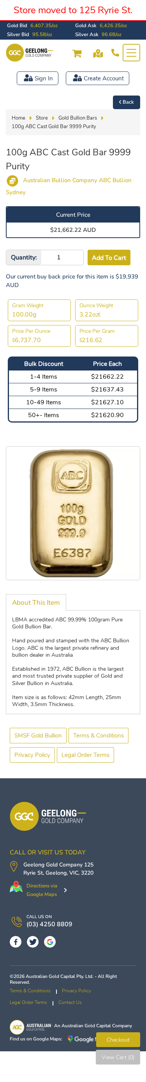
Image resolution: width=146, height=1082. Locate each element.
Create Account (104, 78)
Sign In (44, 78)
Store (42, 118)
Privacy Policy (32, 755)
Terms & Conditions (98, 735)
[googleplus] (50, 942)
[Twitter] (33, 942)
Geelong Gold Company (53, 864)
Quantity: (24, 257)
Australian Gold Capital (86, 1026)
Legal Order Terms (85, 755)
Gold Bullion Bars (77, 118)
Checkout (118, 1040)
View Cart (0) (118, 1057)
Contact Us (70, 1002)
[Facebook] (15, 942)
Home (18, 118)
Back (128, 102)
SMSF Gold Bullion (38, 735)
